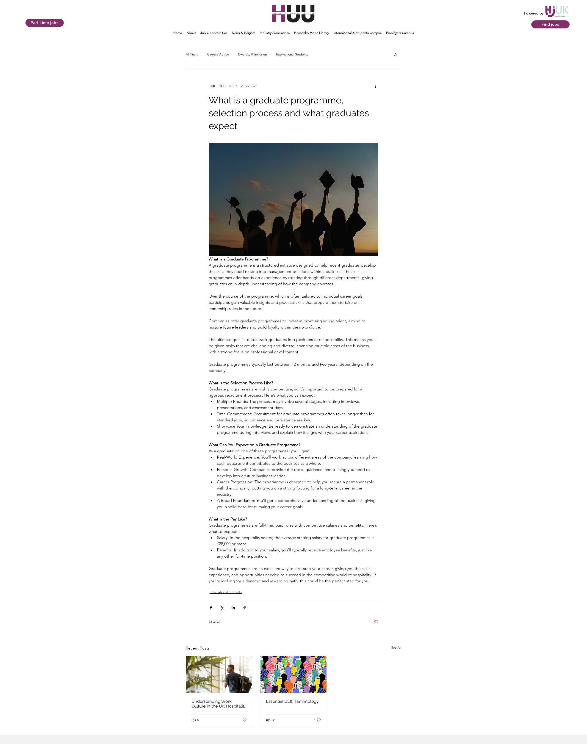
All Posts (192, 54)
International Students (292, 54)
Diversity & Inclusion (252, 54)
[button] (191, 32)
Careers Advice (218, 54)
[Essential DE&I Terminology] (293, 674)
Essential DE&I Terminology (292, 701)
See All (396, 647)
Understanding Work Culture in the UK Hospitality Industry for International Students (218, 703)
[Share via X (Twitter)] (222, 608)
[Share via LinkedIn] (233, 608)
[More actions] (375, 86)
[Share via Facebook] (211, 608)
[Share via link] (244, 608)
